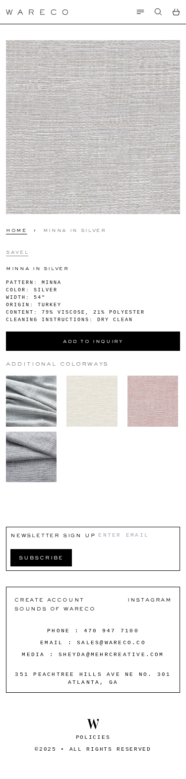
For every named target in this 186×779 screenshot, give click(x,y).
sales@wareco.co (111, 643)
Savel (17, 251)
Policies (93, 737)
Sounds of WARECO (55, 608)
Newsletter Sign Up (52, 535)
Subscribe (41, 557)
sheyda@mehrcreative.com (111, 655)
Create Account (49, 599)
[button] (158, 12)
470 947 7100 (111, 631)
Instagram (149, 599)
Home (16, 229)
